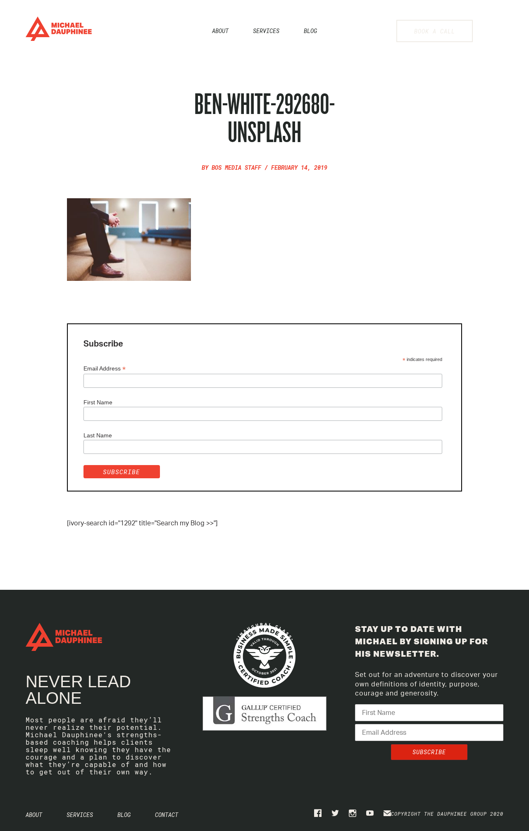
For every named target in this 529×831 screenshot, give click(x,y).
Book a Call (434, 31)
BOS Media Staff (236, 167)
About (220, 31)
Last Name (97, 435)
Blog (310, 31)
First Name (97, 402)
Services (266, 31)
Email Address (104, 369)
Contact (166, 815)
